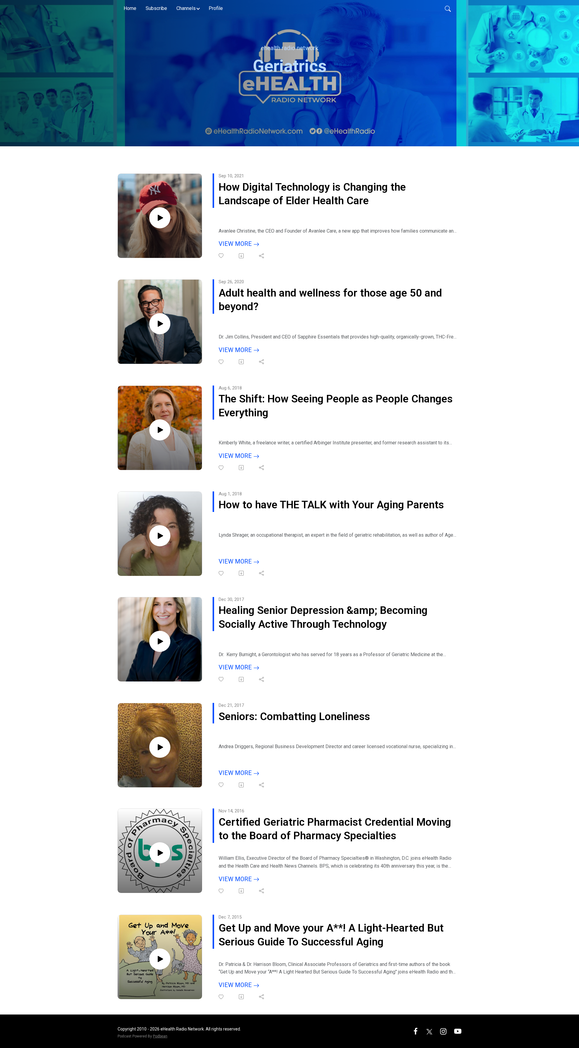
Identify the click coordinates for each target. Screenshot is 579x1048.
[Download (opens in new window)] (241, 256)
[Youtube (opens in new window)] (457, 1031)
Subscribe (156, 8)
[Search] (447, 8)
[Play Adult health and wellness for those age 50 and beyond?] (159, 323)
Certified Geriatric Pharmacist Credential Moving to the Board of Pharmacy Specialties (335, 829)
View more (236, 243)
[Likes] (221, 255)
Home (130, 8)
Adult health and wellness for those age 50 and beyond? (330, 300)
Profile (216, 8)
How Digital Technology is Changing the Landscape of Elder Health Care (312, 194)
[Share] (261, 256)
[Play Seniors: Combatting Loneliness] (159, 747)
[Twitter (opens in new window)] (429, 1031)
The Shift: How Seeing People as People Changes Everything (336, 406)
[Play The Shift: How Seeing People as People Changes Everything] (159, 429)
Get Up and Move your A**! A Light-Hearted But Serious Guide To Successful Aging (331, 935)
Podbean (160, 1036)
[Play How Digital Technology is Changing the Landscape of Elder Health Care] (159, 217)
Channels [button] (186, 8)
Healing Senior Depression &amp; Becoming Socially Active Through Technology (323, 617)
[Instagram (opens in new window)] (443, 1031)
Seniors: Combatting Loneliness (294, 716)
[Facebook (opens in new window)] (415, 1031)
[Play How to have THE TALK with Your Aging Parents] (159, 535)
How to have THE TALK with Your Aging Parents (331, 505)
